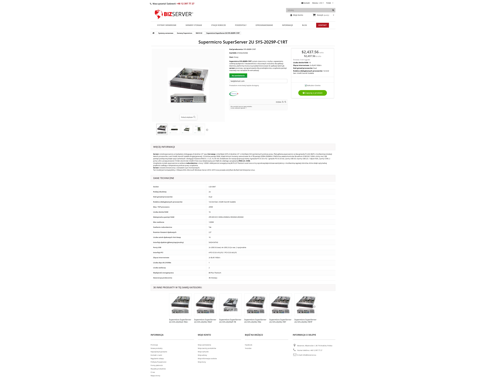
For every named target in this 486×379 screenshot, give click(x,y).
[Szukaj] (333, 10)
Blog (304, 25)
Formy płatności (157, 365)
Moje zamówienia (204, 345)
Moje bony (202, 362)
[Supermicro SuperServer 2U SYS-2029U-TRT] (280, 304)
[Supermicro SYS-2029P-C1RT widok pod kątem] (186, 129)
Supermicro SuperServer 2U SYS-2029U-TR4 (255, 320)
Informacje (287, 25)
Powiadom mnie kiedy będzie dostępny (244, 85)
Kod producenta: (236, 49)
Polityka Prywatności (158, 362)
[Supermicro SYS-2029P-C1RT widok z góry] (199, 129)
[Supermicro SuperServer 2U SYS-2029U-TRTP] (305, 304)
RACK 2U (199, 33)
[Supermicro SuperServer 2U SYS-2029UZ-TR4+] (180, 304)
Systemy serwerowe (166, 25)
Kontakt (306, 3)
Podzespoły (240, 25)
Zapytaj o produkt (313, 92)
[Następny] (314, 306)
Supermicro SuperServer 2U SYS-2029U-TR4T (205, 320)
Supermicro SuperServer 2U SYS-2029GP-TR (230, 320)
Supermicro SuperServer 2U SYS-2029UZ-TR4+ (180, 320)
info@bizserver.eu (309, 355)
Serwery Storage (194, 25)
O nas (153, 372)
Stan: (231, 57)
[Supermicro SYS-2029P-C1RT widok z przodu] (174, 129)
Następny (207, 129)
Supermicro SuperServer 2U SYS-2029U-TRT (280, 320)
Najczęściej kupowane (159, 352)
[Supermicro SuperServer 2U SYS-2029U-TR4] (255, 304)
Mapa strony (155, 375)
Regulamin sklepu (157, 358)
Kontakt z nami (156, 355)
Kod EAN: (233, 53)
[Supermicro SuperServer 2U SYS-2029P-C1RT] (161, 129)
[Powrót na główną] (153, 33)
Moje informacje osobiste (207, 358)
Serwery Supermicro (184, 33)
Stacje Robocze (218, 25)
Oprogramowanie (264, 25)
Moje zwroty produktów (207, 348)
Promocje (154, 345)
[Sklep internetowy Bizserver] (174, 20)
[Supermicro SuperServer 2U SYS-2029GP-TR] (230, 304)
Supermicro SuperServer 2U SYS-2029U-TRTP (305, 320)
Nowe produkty (157, 348)
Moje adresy (202, 355)
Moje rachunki (203, 352)
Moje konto (298, 15)
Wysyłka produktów (158, 369)
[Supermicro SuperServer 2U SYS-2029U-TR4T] (205, 304)
